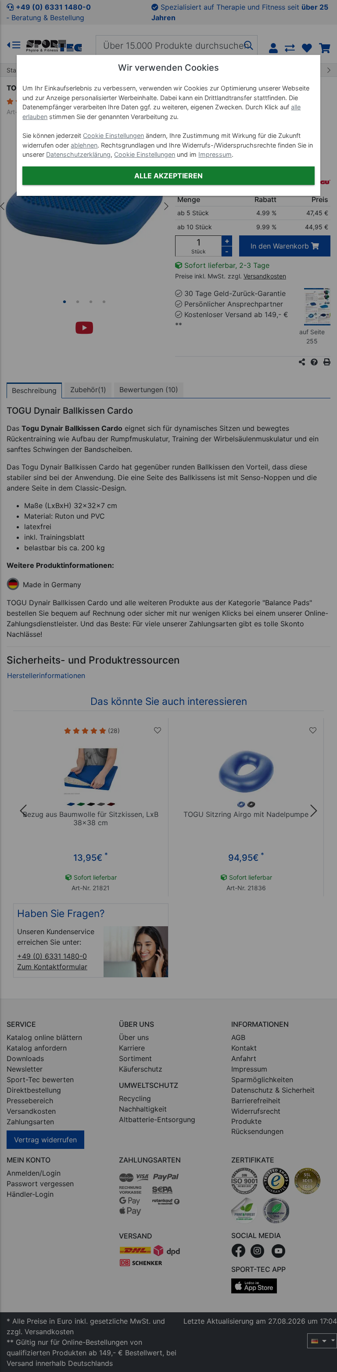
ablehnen (84, 145)
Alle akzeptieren (168, 175)
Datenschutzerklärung (78, 154)
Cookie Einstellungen (113, 135)
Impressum (215, 154)
